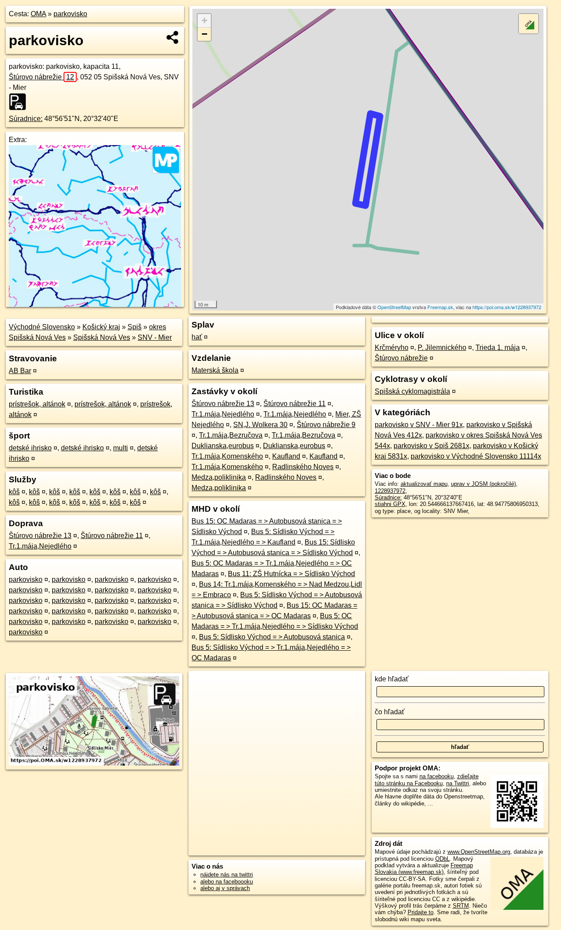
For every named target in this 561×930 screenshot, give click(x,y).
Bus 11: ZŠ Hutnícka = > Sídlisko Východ (291, 573)
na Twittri (457, 783)
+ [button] (204, 20)
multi (120, 448)
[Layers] (528, 23)
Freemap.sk (440, 306)
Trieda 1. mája (498, 347)
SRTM (461, 905)
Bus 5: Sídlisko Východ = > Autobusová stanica (272, 637)
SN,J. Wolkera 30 (260, 424)
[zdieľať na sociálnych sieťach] (173, 37)
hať (197, 337)
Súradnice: (26, 118)
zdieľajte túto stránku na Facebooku (427, 779)
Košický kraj (101, 327)
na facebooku (436, 776)
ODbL (442, 858)
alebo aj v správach (225, 888)
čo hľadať (390, 712)
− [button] (204, 34)
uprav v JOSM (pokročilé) (483, 484)
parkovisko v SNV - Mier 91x (419, 424)
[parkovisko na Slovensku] (20, 101)
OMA (38, 14)
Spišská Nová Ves (101, 337)
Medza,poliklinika (219, 477)
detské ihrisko (30, 448)
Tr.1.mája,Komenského (227, 456)
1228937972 (390, 491)
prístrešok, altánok (37, 404)
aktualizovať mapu (424, 484)
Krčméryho (391, 347)
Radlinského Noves (303, 466)
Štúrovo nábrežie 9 (326, 424)
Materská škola (215, 370)
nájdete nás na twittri (226, 874)
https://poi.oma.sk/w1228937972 (506, 306)
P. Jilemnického (442, 347)
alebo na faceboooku (226, 881)
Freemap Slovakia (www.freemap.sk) (424, 868)
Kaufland (286, 456)
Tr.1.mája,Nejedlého (40, 546)
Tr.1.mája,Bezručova (231, 435)
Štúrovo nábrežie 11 (112, 535)
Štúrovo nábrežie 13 (40, 535)
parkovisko (70, 14)
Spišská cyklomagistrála (412, 391)
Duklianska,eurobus (223, 445)
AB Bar (20, 370)
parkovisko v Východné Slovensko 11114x (476, 456)
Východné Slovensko (42, 327)
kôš (14, 491)
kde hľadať (391, 679)
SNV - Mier (155, 337)
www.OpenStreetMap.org (478, 851)
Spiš (135, 327)
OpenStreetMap (394, 306)
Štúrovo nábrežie (41, 77)
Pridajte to (420, 912)
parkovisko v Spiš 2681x (431, 445)
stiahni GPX (390, 504)
